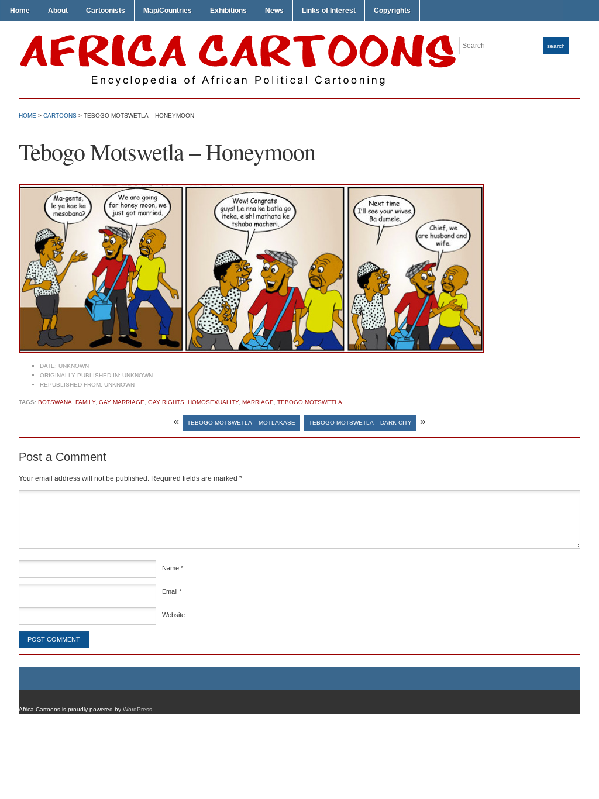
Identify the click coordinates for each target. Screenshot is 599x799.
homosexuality (213, 402)
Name (172, 567)
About (58, 10)
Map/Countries (167, 10)
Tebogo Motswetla (309, 402)
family (85, 402)
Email (171, 591)
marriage (258, 402)
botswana (55, 402)
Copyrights (392, 10)
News (274, 10)
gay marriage (121, 402)
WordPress (137, 709)
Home (20, 10)
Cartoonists (105, 10)
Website (173, 614)
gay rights (166, 402)
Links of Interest (329, 10)
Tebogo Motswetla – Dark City (360, 422)
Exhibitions (228, 10)
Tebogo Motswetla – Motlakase (241, 422)
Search (556, 46)
